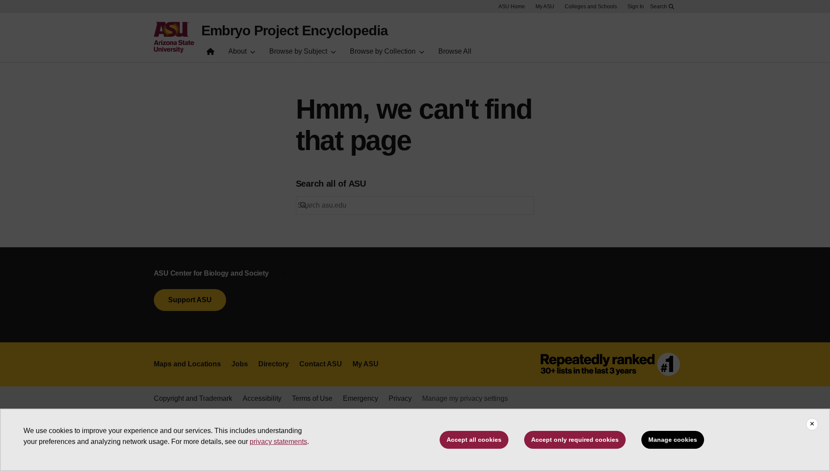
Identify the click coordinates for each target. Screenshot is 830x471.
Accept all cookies (474, 439)
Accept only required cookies (575, 439)
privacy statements (278, 441)
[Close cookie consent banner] (812, 424)
